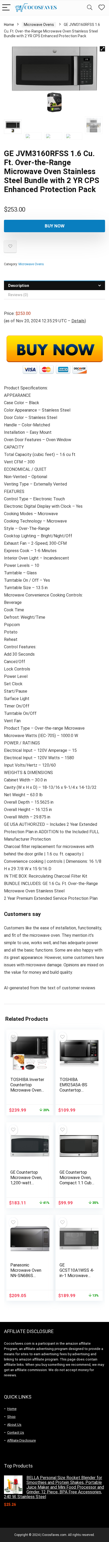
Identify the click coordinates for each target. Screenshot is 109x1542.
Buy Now (55, 226)
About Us (14, 1425)
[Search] (89, 8)
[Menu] (6, 8)
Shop (11, 1417)
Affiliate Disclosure (21, 1440)
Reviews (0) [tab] (18, 295)
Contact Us (15, 1432)
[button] (102, 49)
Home (9, 24)
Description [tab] (18, 285)
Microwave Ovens (39, 24)
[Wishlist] (101, 7)
